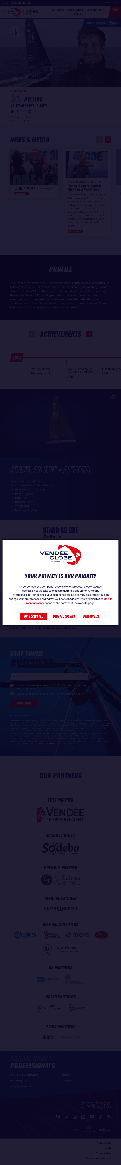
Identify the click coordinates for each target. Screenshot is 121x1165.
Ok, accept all (33, 616)
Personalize (91, 616)
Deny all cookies (64, 616)
